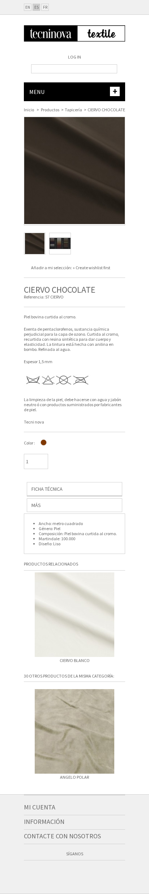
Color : (29, 443)
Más (36, 505)
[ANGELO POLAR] (74, 732)
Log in (74, 57)
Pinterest (95, 871)
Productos (50, 109)
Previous (27, 617)
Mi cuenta (39, 807)
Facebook (54, 871)
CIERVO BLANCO (75, 660)
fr (45, 7)
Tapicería (73, 109)
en (27, 7)
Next (121, 617)
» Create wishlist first (91, 267)
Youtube (81, 871)
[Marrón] (44, 442)
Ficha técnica (47, 489)
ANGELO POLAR (74, 777)
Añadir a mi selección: (52, 267)
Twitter (67, 871)
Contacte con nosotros (62, 836)
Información (44, 821)
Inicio (29, 109)
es (36, 7)
